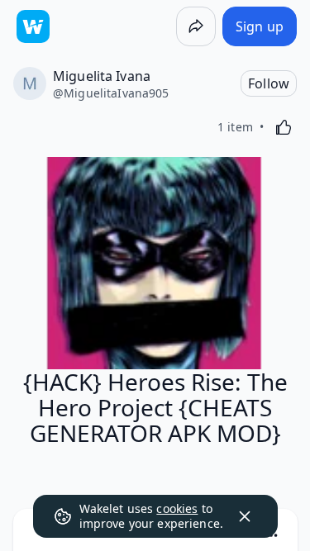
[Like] (283, 127)
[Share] (196, 26)
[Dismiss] (244, 516)
